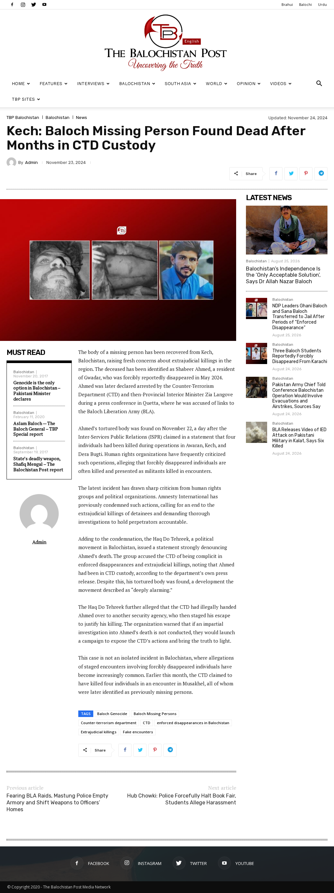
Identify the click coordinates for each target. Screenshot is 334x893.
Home (18, 83)
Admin (31, 162)
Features (50, 83)
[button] (319, 84)
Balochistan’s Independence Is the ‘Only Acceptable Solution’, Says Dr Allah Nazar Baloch (283, 275)
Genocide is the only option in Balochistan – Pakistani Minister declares (36, 390)
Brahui (287, 4)
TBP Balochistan (23, 117)
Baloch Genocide (112, 713)
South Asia (178, 83)
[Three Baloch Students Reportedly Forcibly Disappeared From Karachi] (256, 353)
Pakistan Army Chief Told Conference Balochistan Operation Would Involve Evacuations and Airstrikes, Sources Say (299, 395)
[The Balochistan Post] (167, 42)
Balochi (305, 4)
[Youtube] (44, 4)
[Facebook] (12, 4)
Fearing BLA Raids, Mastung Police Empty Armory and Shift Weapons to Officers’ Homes (57, 802)
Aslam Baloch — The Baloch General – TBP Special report (35, 428)
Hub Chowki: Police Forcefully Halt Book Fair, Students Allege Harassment (181, 799)
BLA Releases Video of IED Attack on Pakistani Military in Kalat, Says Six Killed (299, 438)
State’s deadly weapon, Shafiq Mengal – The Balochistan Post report (38, 464)
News (81, 117)
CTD (146, 722)
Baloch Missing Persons (155, 713)
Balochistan (134, 83)
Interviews (90, 83)
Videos (278, 83)
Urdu (322, 4)
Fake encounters (138, 731)
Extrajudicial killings (98, 731)
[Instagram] (23, 4)
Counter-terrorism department (108, 722)
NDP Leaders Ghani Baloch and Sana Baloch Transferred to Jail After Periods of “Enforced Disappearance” (299, 316)
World (214, 83)
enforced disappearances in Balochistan (193, 722)
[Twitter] (33, 4)
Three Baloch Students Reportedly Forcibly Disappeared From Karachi (299, 356)
